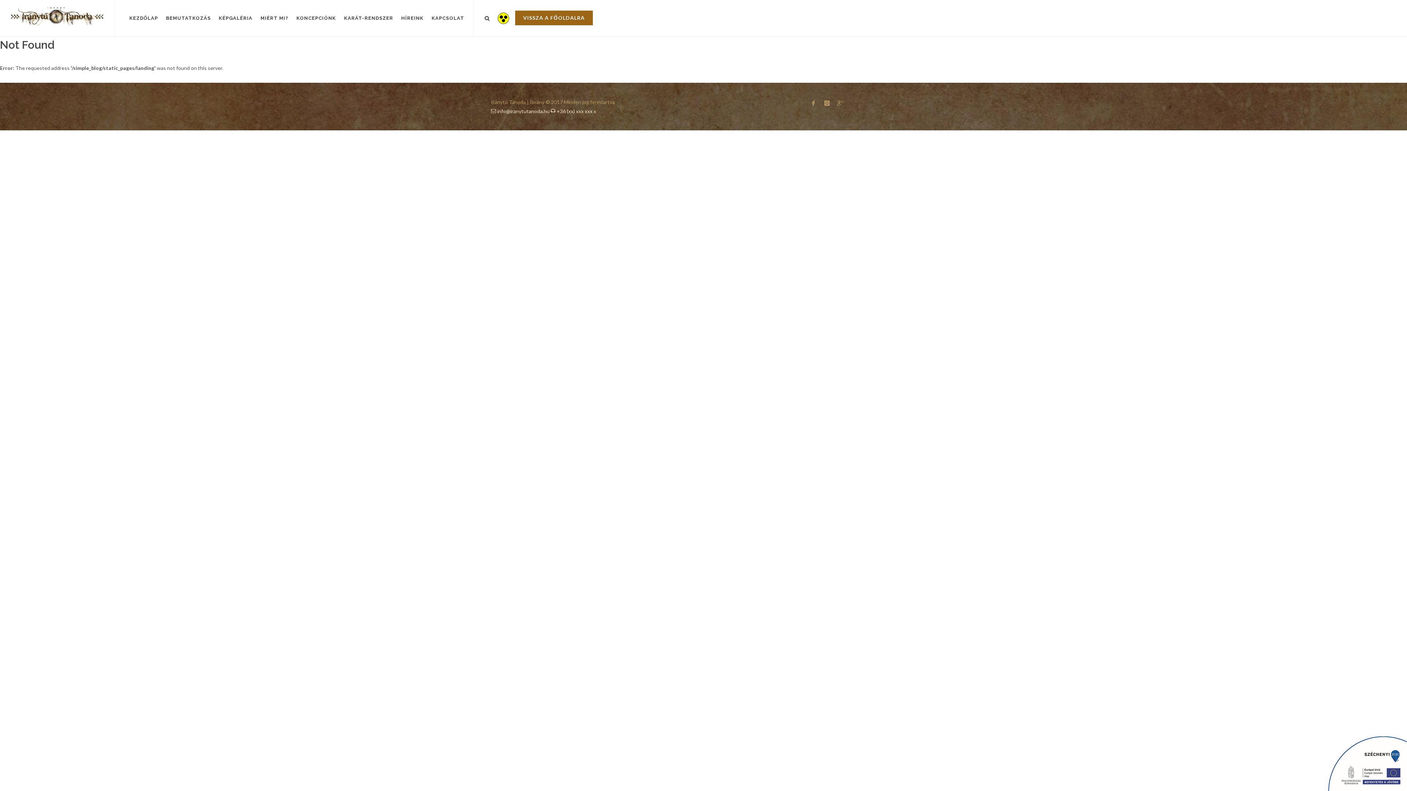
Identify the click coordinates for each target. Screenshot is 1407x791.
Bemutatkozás (188, 18)
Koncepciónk (316, 18)
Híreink (412, 18)
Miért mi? (274, 18)
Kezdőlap (143, 18)
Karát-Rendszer (368, 18)
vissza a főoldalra (554, 18)
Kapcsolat (448, 18)
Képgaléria (235, 18)
